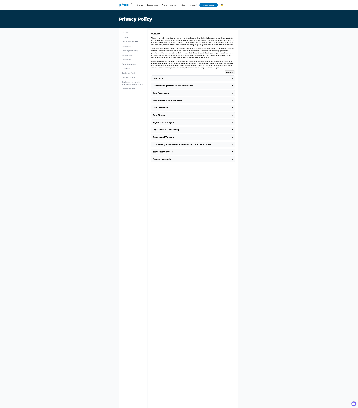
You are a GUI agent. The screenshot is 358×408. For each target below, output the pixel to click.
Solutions (140, 5)
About (183, 5)
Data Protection (127, 55)
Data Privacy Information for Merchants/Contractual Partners (132, 83)
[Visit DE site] (221, 5)
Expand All (229, 72)
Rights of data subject (129, 64)
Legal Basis (126, 68)
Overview (125, 33)
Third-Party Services (128, 77)
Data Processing (127, 46)
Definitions (125, 37)
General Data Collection (130, 42)
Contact (192, 5)
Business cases (152, 5)
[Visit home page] (126, 5)
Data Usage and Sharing (130, 51)
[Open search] (196, 5)
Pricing (164, 5)
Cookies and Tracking (129, 73)
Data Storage (126, 59)
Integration (173, 5)
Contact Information (128, 89)
